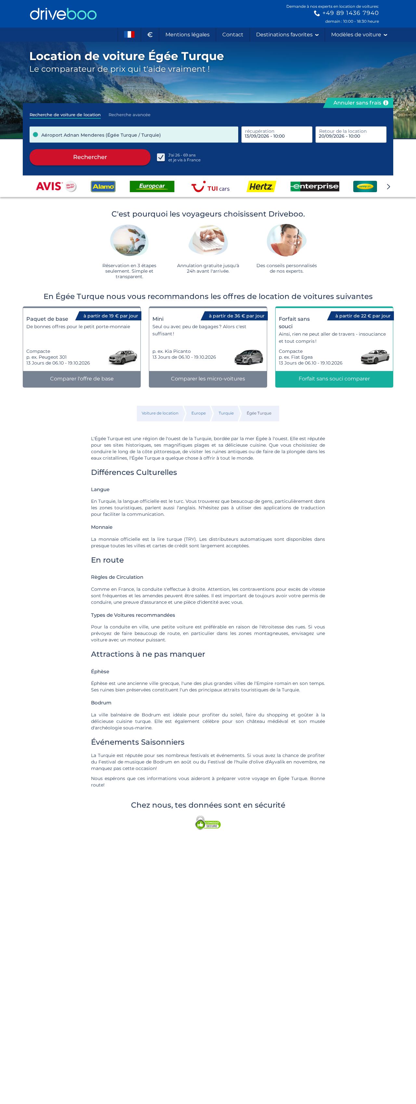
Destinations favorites (284, 34)
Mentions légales (187, 34)
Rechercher (90, 157)
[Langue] (129, 35)
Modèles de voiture (356, 34)
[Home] (63, 13)
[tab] (65, 112)
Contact (232, 34)
